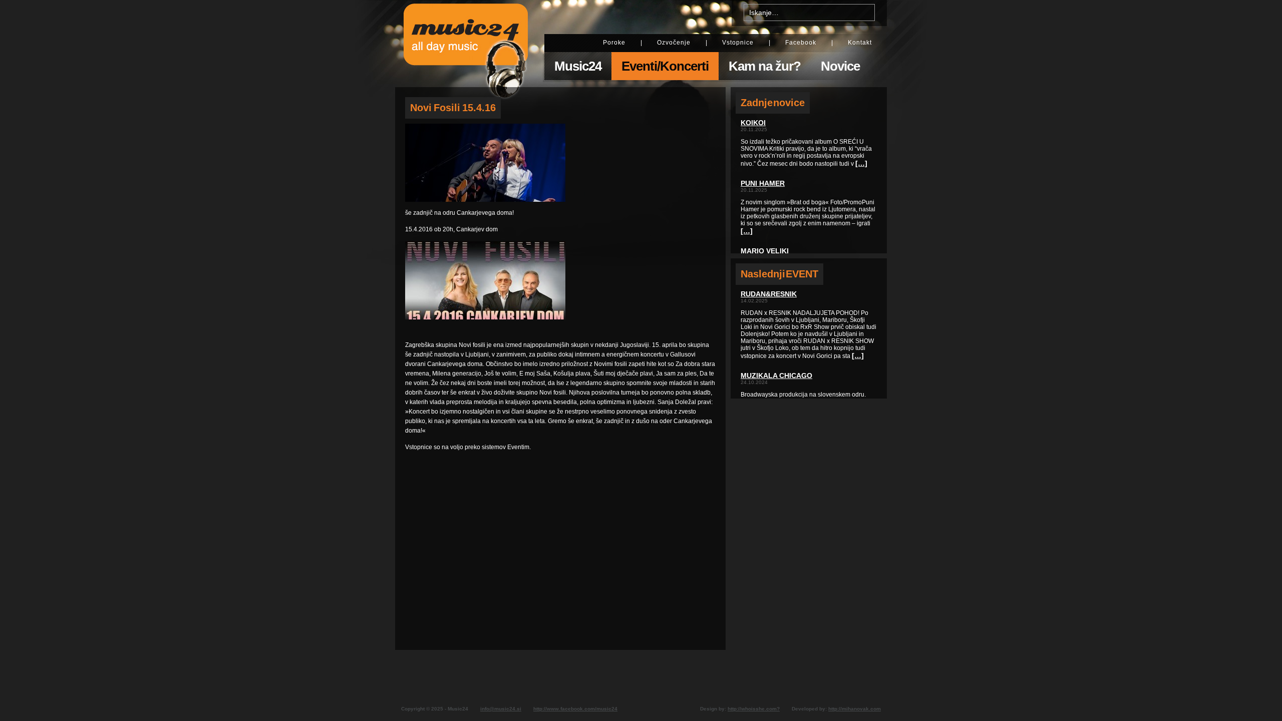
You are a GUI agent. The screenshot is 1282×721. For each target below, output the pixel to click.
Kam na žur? (765, 66)
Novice (840, 66)
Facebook (800, 42)
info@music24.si (500, 708)
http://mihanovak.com (854, 708)
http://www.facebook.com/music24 (575, 708)
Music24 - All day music (466, 43)
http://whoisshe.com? (754, 708)
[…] (861, 163)
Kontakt (860, 42)
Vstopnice (738, 42)
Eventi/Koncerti (665, 66)
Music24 (577, 66)
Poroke (614, 42)
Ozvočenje (674, 42)
